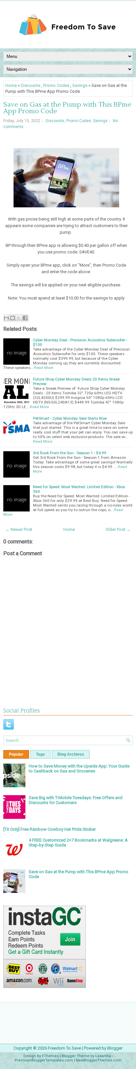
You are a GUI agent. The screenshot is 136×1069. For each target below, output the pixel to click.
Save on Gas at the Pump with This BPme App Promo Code (67, 108)
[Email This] (6, 318)
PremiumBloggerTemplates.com (44, 1060)
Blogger (114, 1048)
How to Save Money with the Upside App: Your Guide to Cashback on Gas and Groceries (79, 768)
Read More (43, 367)
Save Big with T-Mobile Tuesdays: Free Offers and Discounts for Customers (75, 800)
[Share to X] (19, 318)
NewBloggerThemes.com (98, 1060)
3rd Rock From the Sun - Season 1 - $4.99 (69, 453)
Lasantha (103, 1056)
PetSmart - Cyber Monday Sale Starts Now (70, 418)
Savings (79, 85)
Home (11, 85)
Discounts (30, 85)
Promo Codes (56, 85)
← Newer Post (18, 529)
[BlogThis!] (12, 318)
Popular (16, 754)
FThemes (50, 1056)
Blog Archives (70, 754)
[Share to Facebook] (25, 318)
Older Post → (118, 529)
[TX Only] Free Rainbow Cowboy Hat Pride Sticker (49, 829)
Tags (40, 754)
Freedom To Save (64, 1048)
